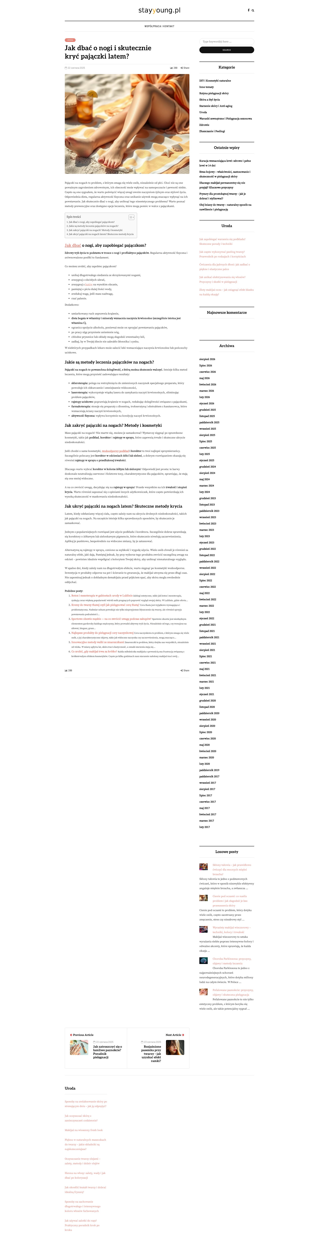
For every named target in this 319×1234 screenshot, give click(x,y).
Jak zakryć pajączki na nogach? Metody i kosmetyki (95, 230)
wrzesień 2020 (207, 719)
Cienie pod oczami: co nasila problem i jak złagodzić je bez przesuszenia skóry (230, 901)
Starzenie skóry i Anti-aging (215, 106)
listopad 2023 (207, 504)
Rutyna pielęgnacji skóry (214, 93)
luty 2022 (204, 612)
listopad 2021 (207, 631)
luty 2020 (204, 763)
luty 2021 (204, 688)
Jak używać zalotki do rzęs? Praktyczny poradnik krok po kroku (82, 1225)
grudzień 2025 (207, 409)
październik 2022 (209, 561)
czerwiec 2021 (207, 662)
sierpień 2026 (207, 359)
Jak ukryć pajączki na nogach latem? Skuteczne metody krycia (101, 234)
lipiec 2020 (205, 732)
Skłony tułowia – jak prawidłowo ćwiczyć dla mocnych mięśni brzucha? (232, 869)
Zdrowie (204, 125)
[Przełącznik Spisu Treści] (130, 217)
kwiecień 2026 (207, 384)
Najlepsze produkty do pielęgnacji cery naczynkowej (102, 633)
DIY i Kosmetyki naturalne (215, 80)
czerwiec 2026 (207, 372)
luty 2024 (204, 492)
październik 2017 (209, 776)
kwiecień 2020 (207, 751)
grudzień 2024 (207, 466)
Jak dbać (73, 245)
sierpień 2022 (207, 574)
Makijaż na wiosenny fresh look (84, 1130)
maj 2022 (204, 593)
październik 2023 (209, 511)
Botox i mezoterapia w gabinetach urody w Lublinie (102, 595)
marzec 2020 (206, 757)
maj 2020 (204, 745)
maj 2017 (204, 808)
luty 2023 (204, 536)
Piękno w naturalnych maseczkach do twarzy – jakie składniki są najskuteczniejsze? (85, 1144)
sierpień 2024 (207, 473)
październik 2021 (209, 637)
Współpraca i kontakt (159, 26)
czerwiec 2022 (207, 586)
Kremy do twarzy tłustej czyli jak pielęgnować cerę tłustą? (105, 605)
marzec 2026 (206, 390)
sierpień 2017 (207, 789)
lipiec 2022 (205, 580)
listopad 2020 (207, 707)
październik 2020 (209, 713)
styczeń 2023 (206, 542)
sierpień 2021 (207, 650)
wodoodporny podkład (115, 451)
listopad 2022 (207, 555)
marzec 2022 (206, 605)
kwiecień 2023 (207, 523)
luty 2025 (204, 454)
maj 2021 (204, 669)
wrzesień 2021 (207, 643)
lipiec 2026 (205, 365)
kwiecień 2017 (207, 814)
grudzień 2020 (207, 700)
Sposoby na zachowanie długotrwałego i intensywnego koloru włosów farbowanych (83, 1206)
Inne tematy (206, 87)
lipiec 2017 (205, 795)
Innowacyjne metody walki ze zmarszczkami (97, 642)
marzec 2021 (206, 681)
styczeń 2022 (206, 618)
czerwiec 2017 (207, 801)
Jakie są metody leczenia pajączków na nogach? (93, 226)
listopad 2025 (207, 416)
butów (89, 284)
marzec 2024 (206, 485)
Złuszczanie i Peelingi (212, 131)
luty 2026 (204, 397)
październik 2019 (209, 770)
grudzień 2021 (207, 624)
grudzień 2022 (207, 549)
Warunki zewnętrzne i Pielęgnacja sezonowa (225, 118)
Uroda (70, 40)
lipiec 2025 (205, 441)
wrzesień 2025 (207, 428)
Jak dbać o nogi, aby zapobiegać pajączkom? (92, 222)
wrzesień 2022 (207, 568)
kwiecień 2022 (207, 599)
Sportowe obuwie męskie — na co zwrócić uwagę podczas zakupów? (111, 619)
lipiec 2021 (205, 656)
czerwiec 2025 (207, 447)
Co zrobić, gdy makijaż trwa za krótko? (94, 651)
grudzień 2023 (207, 498)
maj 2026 (204, 378)
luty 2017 (204, 827)
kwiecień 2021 (207, 675)
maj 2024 (204, 479)
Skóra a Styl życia (209, 99)
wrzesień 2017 (207, 782)
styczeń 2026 (206, 403)
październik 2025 (209, 422)
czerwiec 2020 (207, 738)
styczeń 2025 (206, 460)
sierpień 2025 (207, 435)
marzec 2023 (206, 530)
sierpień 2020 (207, 726)
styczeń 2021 (206, 694)
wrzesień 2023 (207, 517)
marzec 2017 (206, 820)
